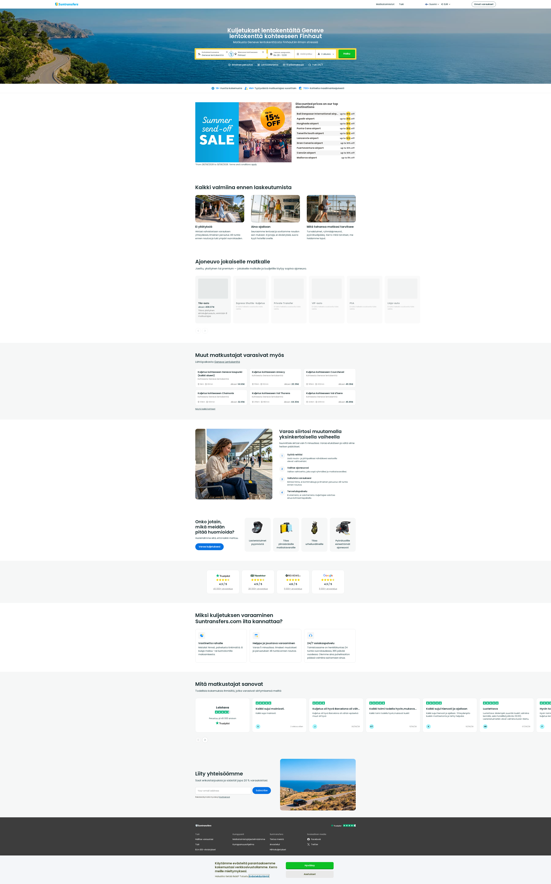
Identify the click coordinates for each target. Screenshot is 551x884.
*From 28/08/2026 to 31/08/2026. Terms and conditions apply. (226, 164)
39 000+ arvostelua (258, 588)
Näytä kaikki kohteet (205, 409)
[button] (227, 52)
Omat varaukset (483, 4)
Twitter (314, 844)
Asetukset (310, 874)
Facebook (316, 839)
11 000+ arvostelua (293, 588)
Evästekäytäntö (259, 876)
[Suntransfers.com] (66, 4)
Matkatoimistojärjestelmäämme (249, 839)
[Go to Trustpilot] (343, 826)
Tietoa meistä (277, 839)
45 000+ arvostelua (223, 588)
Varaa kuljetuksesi (209, 546)
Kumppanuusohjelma (243, 844)
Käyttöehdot (224, 797)
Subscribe (261, 790)
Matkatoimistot (385, 4)
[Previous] (198, 331)
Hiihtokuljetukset (278, 849)
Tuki (401, 4)
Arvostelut (275, 844)
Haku (346, 53)
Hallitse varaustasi (204, 839)
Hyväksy (310, 865)
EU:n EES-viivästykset (205, 849)
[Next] (205, 331)
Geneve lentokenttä (227, 362)
